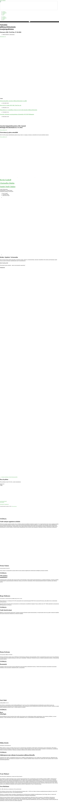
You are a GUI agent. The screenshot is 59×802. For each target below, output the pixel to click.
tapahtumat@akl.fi (3, 501)
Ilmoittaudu (4, 12)
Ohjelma (3, 11)
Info (3, 14)
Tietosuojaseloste (14, 506)
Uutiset (3, 13)
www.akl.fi (2, 502)
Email (1, 483)
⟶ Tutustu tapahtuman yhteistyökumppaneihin (8, 476)
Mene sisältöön (2, 0)
